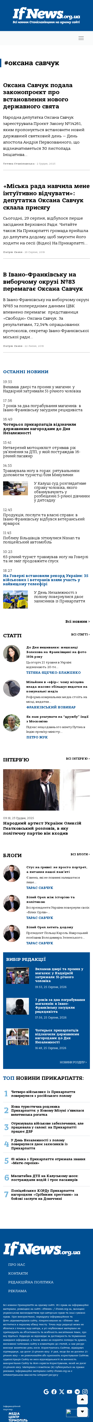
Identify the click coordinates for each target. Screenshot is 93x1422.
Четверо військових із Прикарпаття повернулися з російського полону (43, 1094)
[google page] (46, 1392)
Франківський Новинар (51, 707)
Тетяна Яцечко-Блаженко (53, 673)
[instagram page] (85, 1392)
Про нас (16, 1264)
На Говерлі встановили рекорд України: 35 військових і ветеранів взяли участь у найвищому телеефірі (45, 580)
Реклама (17, 1291)
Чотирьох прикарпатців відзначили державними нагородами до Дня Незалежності (39, 428)
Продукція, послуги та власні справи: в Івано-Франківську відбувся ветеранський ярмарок (43, 519)
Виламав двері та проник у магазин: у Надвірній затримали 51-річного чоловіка (42, 389)
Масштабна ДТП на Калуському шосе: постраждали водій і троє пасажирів (44, 1178)
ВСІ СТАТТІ (80, 634)
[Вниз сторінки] (82, 1412)
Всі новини (77, 621)
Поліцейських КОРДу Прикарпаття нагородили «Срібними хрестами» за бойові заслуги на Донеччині (44, 1195)
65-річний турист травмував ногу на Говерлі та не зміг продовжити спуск (45, 559)
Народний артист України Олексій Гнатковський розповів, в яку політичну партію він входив (42, 828)
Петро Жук (37, 737)
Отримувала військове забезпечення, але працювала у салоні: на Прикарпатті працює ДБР (47, 1127)
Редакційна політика (30, 1282)
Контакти (18, 1273)
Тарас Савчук (39, 888)
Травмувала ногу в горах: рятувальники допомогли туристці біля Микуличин (41, 473)
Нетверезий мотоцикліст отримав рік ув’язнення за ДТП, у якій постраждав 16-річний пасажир (41, 452)
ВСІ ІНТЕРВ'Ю (78, 758)
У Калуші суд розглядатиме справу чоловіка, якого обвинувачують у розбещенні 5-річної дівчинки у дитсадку (62, 492)
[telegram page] (77, 1392)
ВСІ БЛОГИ (80, 854)
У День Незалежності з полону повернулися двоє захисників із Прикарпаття (59, 596)
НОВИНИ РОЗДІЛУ (73, 1062)
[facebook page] (54, 1392)
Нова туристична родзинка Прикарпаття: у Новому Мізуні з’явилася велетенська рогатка (47, 1111)
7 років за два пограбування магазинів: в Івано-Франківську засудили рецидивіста (42, 408)
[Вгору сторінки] (82, 1399)
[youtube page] (69, 1392)
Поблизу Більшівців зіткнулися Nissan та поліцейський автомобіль (41, 540)
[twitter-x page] (61, 1392)
